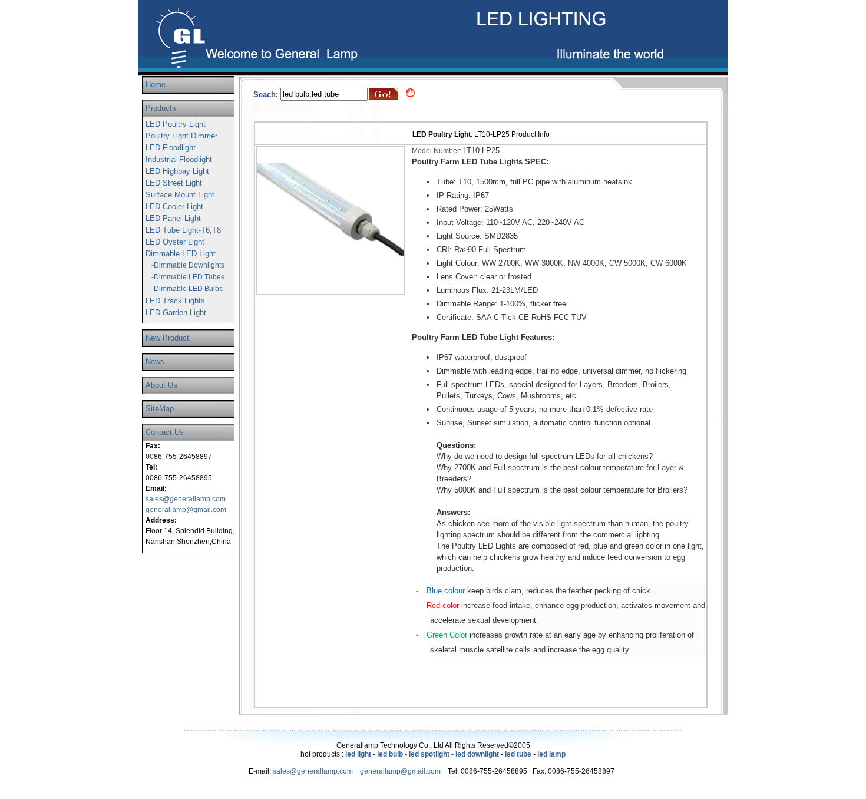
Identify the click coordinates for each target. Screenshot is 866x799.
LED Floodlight (171, 147)
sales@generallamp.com (186, 499)
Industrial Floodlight (179, 159)
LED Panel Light (173, 218)
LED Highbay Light (177, 171)
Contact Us (165, 432)
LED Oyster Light (175, 241)
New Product (167, 338)
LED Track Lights (175, 300)
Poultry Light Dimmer (181, 135)
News (155, 361)
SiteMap (160, 408)
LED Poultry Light (176, 124)
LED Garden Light (176, 312)
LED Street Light (174, 183)
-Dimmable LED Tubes (187, 277)
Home (156, 84)
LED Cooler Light (174, 206)
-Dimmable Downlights (187, 265)
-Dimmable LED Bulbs (187, 289)
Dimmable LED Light (181, 253)
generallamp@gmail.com (186, 510)
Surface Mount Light (180, 194)
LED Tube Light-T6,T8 (183, 230)
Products (161, 108)
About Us (161, 385)
